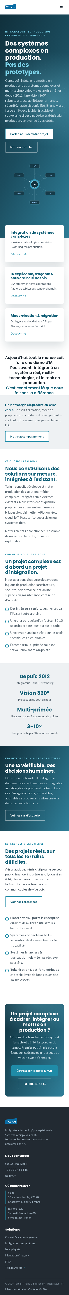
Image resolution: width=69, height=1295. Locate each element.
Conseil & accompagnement (22, 1237)
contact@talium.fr (16, 1163)
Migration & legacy (17, 1255)
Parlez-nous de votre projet (29, 134)
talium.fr (10, 1175)
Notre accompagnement (27, 436)
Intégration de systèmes (20, 1243)
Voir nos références (23, 901)
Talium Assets (13, 1267)
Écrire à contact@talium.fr (34, 1070)
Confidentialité (37, 1289)
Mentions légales (15, 1289)
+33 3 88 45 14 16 (34, 1084)
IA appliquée (12, 1249)
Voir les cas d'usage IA (25, 815)
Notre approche (21, 147)
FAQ (8, 1261)
